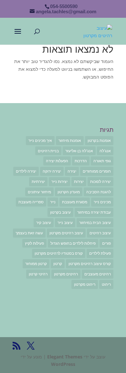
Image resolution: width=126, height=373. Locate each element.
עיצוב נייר (65, 222)
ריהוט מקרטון (84, 284)
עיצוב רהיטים (100, 233)
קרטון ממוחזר (36, 263)
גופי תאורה (102, 161)
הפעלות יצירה (57, 161)
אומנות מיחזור (69, 140)
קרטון (57, 263)
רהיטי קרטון (38, 274)
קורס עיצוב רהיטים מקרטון (89, 263)
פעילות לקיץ (34, 243)
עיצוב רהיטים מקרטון (66, 233)
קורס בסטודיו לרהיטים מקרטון (59, 253)
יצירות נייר (59, 181)
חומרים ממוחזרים (97, 171)
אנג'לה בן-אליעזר (79, 151)
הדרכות (81, 161)
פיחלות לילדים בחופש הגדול (73, 243)
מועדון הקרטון (69, 192)
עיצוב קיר (43, 222)
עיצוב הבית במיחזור (95, 222)
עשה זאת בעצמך (29, 233)
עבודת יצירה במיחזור (94, 212)
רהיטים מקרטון (66, 274)
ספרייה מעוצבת (31, 202)
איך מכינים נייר (40, 140)
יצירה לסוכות (100, 181)
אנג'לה (105, 151)
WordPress (63, 364)
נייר (53, 202)
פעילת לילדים (100, 253)
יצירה (72, 171)
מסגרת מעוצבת (74, 202)
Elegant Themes (64, 357)
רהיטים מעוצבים (97, 274)
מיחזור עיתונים (39, 192)
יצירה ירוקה (52, 171)
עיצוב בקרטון (60, 212)
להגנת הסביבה (98, 192)
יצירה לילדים (26, 171)
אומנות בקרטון (99, 140)
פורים (106, 243)
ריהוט (106, 284)
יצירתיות (38, 181)
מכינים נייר (102, 202)
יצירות (79, 181)
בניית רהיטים (48, 151)
